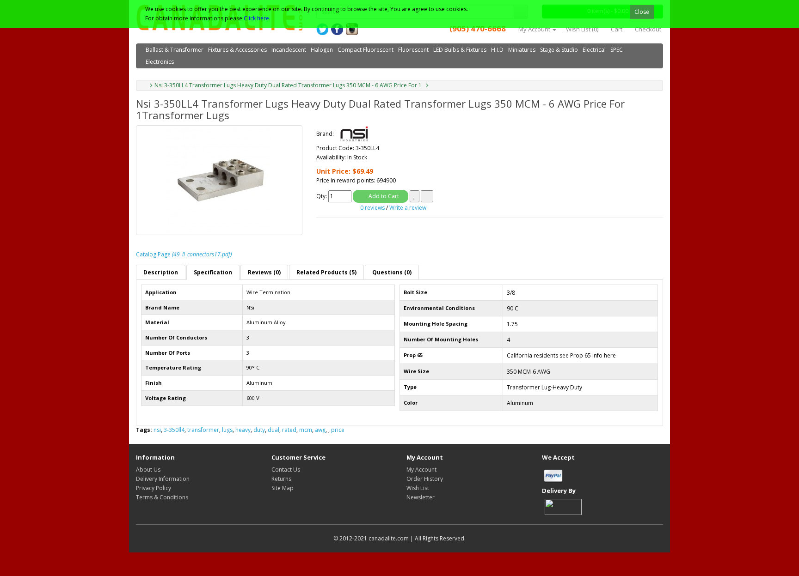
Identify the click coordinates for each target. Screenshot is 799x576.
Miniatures (521, 50)
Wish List (417, 488)
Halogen (322, 50)
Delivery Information (163, 479)
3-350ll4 (174, 430)
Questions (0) (392, 272)
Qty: (321, 196)
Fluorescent (413, 50)
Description (160, 272)
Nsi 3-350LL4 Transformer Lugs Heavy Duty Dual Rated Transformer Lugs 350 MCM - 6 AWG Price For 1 (288, 85)
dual (273, 430)
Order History (424, 479)
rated (289, 430)
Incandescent (288, 50)
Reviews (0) (264, 272)
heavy (243, 430)
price (337, 430)
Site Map (282, 488)
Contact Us (285, 469)
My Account (421, 469)
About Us (148, 469)
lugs (227, 430)
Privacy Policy (153, 488)
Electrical (594, 50)
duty (259, 430)
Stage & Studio (559, 50)
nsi (157, 430)
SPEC (616, 50)
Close (641, 12)
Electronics (160, 62)
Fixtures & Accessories (237, 50)
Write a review (407, 208)
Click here (256, 18)
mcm (305, 430)
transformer (203, 430)
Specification (213, 272)
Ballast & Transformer (174, 50)
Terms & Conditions (162, 497)
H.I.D (497, 50)
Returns (281, 479)
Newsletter (420, 497)
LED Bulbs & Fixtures (459, 50)
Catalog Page (184, 254)
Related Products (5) (326, 272)
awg (320, 430)
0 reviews (372, 208)
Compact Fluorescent (365, 50)
